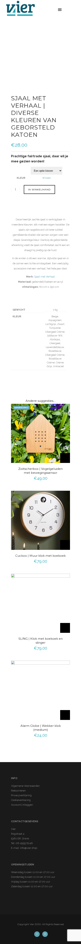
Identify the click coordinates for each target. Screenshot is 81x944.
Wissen (46, 177)
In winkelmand (39, 189)
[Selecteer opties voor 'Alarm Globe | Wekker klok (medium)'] (65, 715)
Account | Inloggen (22, 804)
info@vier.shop (28, 847)
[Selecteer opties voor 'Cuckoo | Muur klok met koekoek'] (65, 545)
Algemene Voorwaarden (25, 785)
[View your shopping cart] (73, 10)
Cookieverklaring (21, 800)
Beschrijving (20, 208)
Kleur (21, 177)
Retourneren (18, 790)
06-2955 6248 (24, 843)
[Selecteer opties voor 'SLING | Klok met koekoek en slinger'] (65, 628)
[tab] (42, 209)
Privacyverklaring (21, 795)
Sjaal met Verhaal (44, 276)
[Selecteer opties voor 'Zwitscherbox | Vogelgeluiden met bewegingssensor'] (65, 458)
